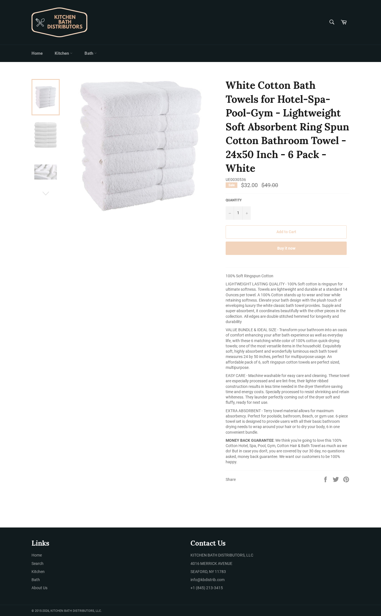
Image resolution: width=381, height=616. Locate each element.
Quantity (234, 200)
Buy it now (286, 248)
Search (38, 563)
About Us (39, 588)
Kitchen (62, 53)
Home (37, 53)
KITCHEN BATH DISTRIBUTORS (72, 611)
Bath (89, 53)
